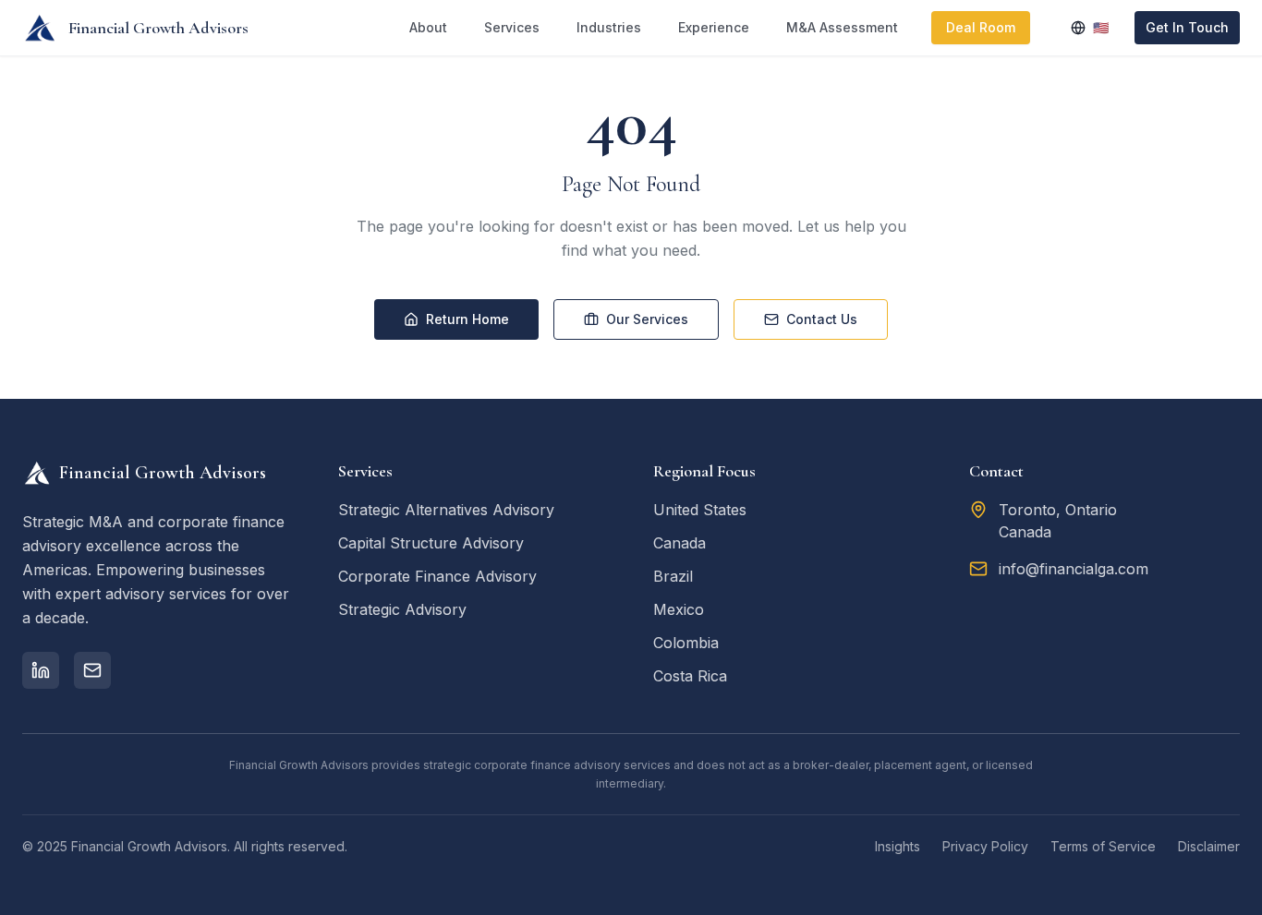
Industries (608, 27)
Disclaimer (1209, 846)
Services (512, 27)
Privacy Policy (985, 846)
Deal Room (980, 27)
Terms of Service (1103, 846)
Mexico (678, 609)
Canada (679, 543)
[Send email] (92, 670)
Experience (713, 27)
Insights (897, 846)
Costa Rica (690, 676)
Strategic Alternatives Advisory (446, 509)
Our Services (647, 319)
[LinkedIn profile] (40, 670)
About (428, 27)
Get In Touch (1187, 27)
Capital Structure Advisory (431, 543)
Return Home (467, 319)
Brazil (673, 576)
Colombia (686, 642)
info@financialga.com (1073, 569)
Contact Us (821, 319)
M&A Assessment (842, 27)
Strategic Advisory (402, 609)
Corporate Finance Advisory (437, 576)
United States (699, 509)
